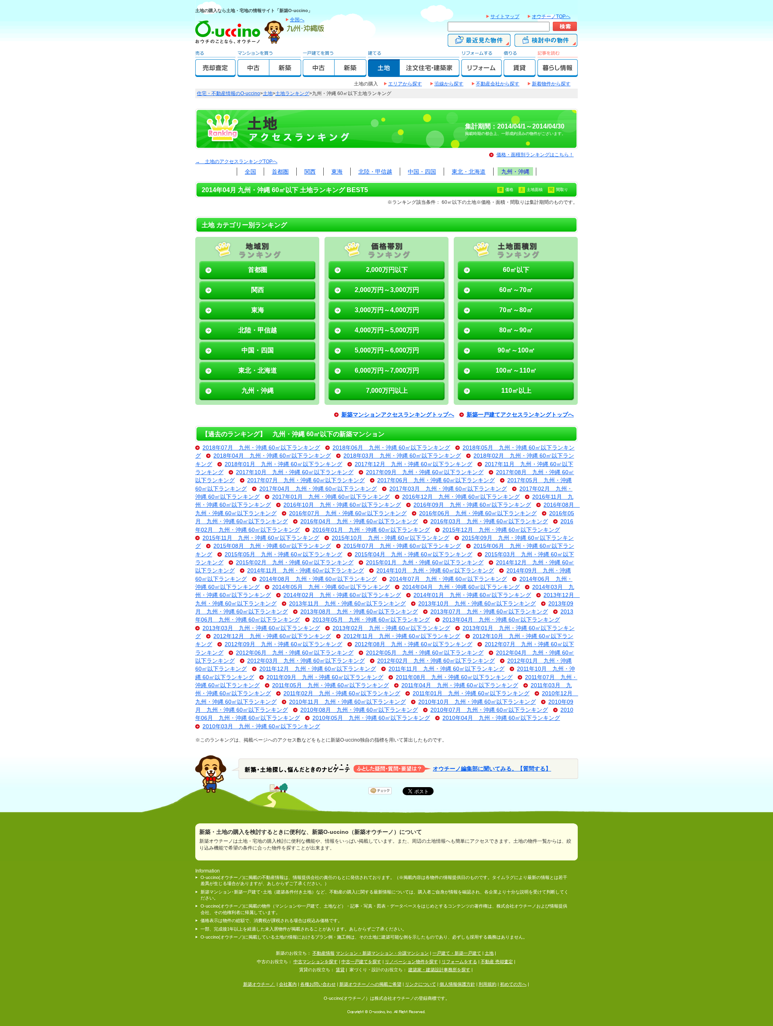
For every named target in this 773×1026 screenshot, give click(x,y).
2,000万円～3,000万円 (387, 289)
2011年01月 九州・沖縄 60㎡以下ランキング (471, 693)
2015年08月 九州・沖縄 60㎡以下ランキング (272, 546)
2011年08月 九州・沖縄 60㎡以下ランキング (454, 677)
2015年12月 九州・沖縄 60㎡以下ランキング (501, 530)
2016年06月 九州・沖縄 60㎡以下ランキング (478, 513)
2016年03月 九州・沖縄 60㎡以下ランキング (489, 521)
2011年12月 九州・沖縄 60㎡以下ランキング (317, 669)
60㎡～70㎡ (516, 289)
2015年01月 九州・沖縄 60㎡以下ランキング (425, 563)
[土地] (384, 73)
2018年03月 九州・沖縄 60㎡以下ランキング (402, 456)
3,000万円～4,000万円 (387, 310)
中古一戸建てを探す (361, 961)
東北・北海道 (469, 171)
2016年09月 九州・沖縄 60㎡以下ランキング (472, 505)
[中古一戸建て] (319, 73)
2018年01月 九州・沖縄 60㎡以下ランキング (283, 464)
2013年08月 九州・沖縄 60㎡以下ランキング (359, 612)
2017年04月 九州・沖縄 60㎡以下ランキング (318, 489)
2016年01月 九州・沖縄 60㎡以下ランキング (371, 530)
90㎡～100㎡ (516, 350)
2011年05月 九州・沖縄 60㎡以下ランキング (330, 685)
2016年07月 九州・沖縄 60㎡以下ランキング (348, 513)
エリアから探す (405, 84)
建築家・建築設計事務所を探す (439, 969)
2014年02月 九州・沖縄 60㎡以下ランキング (342, 595)
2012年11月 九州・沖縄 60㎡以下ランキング (401, 636)
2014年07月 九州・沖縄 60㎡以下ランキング (448, 579)
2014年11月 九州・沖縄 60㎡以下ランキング (305, 571)
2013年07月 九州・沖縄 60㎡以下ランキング (489, 612)
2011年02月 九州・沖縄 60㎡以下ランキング (341, 693)
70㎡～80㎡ (516, 310)
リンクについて (420, 984)
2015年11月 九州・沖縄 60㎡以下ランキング (261, 538)
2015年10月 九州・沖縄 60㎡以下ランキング (390, 538)
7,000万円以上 (387, 390)
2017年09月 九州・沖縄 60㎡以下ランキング (425, 472)
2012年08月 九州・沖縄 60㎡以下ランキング (413, 644)
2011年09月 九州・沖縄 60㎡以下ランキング (325, 677)
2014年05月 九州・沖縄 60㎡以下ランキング (331, 587)
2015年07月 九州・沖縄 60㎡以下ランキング (402, 546)
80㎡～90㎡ (516, 330)
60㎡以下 (516, 269)
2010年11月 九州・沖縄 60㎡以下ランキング (347, 702)
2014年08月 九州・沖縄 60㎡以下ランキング (318, 579)
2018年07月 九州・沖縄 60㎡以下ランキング (261, 448)
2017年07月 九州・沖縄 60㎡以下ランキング (306, 480)
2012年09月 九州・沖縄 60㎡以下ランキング (283, 644)
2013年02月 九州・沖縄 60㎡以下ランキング (391, 628)
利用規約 (487, 984)
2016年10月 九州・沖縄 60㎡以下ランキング (342, 505)
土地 (268, 93)
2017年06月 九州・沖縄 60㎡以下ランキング (436, 480)
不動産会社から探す (497, 84)
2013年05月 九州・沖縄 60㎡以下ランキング (371, 620)
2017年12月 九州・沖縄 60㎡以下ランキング (413, 464)
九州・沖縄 (515, 171)
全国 (250, 171)
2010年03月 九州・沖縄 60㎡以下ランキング (261, 726)
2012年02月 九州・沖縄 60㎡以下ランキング (436, 661)
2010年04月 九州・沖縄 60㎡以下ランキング (501, 718)
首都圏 (280, 171)
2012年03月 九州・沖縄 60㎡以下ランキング (306, 661)
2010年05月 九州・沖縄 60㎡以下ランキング (371, 718)
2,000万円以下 (387, 269)
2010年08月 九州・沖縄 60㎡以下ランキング (359, 710)
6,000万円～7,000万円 (387, 370)
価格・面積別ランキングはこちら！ (535, 155)
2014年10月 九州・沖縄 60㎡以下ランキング (435, 571)
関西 (310, 171)
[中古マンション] (253, 73)
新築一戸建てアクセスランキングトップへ (520, 415)
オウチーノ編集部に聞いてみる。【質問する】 (492, 768)
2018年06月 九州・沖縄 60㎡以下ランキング (391, 448)
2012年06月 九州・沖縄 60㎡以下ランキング (294, 653)
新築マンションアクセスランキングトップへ (397, 415)
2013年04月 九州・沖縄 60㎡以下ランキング (501, 620)
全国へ (297, 20)
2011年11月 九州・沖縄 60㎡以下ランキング (446, 669)
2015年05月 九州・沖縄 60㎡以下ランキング (283, 554)
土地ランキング (292, 93)
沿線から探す (448, 84)
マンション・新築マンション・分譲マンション (382, 953)
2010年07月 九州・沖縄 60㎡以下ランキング (489, 710)
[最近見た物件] (479, 43)
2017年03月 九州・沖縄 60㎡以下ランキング (448, 489)
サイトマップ (504, 16)
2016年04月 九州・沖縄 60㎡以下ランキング (359, 521)
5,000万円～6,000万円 (387, 350)
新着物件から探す (551, 84)
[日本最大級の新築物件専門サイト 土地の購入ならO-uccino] (229, 43)
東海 (337, 171)
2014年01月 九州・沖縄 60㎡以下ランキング (472, 595)
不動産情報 (323, 953)
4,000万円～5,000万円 (387, 330)
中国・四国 (422, 171)
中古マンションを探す (315, 961)
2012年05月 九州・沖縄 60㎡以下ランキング (425, 653)
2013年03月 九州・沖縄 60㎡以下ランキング (261, 628)
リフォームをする (459, 961)
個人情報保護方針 (457, 984)
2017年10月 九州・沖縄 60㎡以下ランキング (294, 472)
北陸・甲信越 (375, 171)
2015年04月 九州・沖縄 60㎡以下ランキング (413, 554)
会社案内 (288, 984)
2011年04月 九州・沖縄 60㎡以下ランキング (459, 685)
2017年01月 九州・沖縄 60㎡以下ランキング (331, 497)
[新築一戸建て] (350, 73)
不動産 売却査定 (497, 961)
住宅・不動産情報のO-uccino (228, 93)
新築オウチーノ (259, 984)
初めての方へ (513, 984)
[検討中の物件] (546, 43)
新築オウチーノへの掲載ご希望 (370, 984)
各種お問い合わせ (318, 984)
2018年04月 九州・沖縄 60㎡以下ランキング (272, 456)
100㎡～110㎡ (516, 370)
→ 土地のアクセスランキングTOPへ (236, 161)
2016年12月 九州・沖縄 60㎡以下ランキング (461, 497)
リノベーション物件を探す (411, 961)
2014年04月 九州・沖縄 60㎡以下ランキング (461, 587)
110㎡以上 (516, 390)
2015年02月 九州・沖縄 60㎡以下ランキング (294, 563)
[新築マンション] (285, 73)
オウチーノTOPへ (551, 16)
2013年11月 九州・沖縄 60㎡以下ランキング (347, 604)
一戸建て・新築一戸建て (456, 953)
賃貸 (340, 969)
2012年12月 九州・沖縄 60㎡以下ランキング (272, 636)
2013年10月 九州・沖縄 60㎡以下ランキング (477, 604)
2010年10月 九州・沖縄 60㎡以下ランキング (477, 702)
